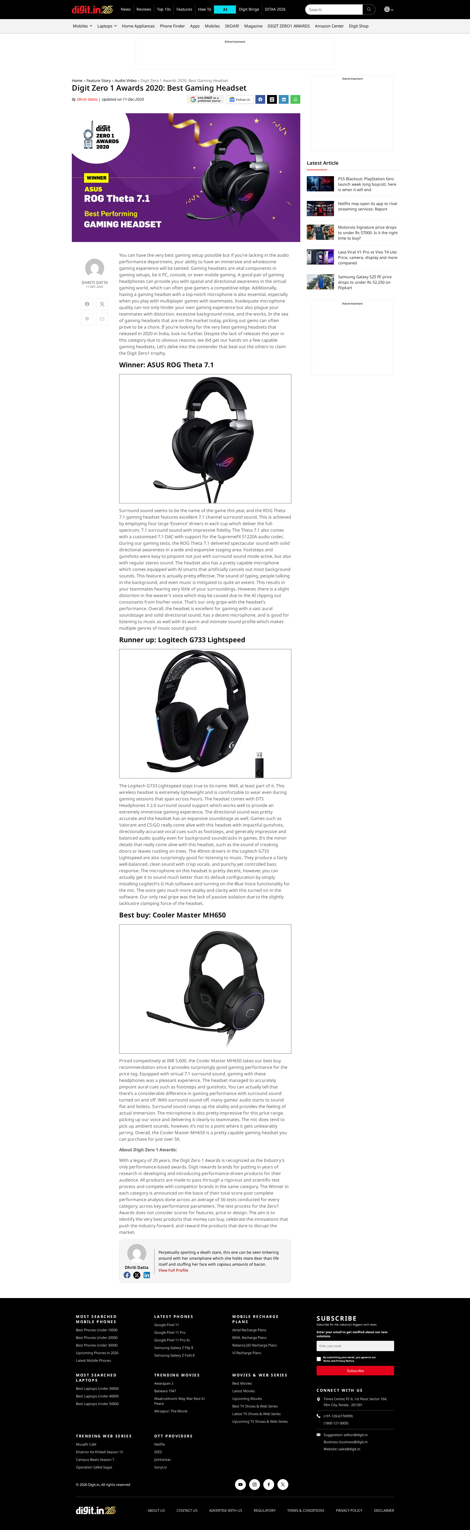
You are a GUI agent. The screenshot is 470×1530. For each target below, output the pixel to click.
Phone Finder (172, 26)
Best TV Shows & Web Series (255, 1406)
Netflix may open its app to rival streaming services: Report (367, 206)
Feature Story (98, 80)
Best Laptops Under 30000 (97, 1388)
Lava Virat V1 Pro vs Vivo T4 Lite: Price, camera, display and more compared (367, 257)
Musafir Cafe (86, 1444)
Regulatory (265, 1510)
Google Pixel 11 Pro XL (172, 1340)
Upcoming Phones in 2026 (97, 1352)
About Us (156, 1510)
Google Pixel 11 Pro (169, 1332)
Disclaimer (384, 1510)
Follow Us (243, 99)
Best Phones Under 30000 (97, 1345)
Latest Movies (243, 1390)
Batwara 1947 (165, 1390)
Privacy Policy (349, 1510)
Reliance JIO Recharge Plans (254, 1345)
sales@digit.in (349, 1449)
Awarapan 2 (163, 1383)
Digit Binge (249, 9)
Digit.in (94, 1484)
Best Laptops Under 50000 (97, 1403)
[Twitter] (136, 1275)
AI (225, 9)
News (126, 9)
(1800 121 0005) (336, 1423)
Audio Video (126, 80)
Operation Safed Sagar (94, 1467)
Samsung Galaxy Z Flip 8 (173, 1347)
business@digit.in (353, 1442)
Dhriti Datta (87, 99)
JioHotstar (162, 1459)
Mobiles (80, 26)
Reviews (144, 9)
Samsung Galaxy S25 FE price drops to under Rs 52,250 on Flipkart (365, 282)
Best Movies (242, 1383)
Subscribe (355, 1371)
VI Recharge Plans (246, 1352)
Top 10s (164, 9)
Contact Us (187, 1510)
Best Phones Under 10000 (97, 1329)
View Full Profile (173, 1270)
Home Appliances (138, 26)
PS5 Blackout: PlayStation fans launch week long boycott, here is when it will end (367, 184)
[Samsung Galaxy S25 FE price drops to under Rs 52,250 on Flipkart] (320, 281)
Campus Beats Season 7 (95, 1459)
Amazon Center (329, 26)
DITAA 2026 (275, 9)
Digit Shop (359, 26)
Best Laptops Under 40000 (97, 1396)
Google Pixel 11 (166, 1324)
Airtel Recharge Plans (249, 1329)
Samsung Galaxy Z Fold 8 (174, 1355)
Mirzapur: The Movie (170, 1411)
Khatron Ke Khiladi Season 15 (99, 1451)
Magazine (253, 26)
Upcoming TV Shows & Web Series (260, 1421)
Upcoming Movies (247, 1398)
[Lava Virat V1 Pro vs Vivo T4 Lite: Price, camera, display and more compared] (320, 257)
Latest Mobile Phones (93, 1360)
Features (184, 9)
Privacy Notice (345, 1361)
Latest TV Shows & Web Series (256, 1413)
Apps (195, 26)
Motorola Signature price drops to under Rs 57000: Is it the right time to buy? (368, 233)
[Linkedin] (146, 1275)
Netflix (159, 1444)
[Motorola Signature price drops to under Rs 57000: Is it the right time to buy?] (320, 232)
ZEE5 (158, 1451)
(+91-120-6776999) (338, 1416)
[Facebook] (127, 1275)
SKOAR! (232, 26)
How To (204, 9)
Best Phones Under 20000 (97, 1337)
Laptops (104, 26)
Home (77, 80)
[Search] (369, 9)
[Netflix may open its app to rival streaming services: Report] (320, 208)
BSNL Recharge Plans (249, 1337)
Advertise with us (225, 1510)
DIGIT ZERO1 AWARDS (289, 26)
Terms (326, 1361)
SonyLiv (160, 1467)
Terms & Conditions (305, 1510)
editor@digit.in (356, 1435)
